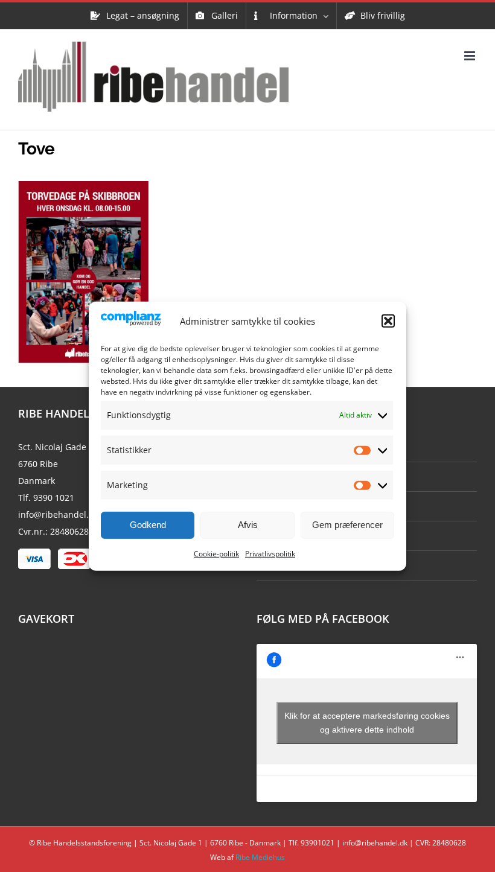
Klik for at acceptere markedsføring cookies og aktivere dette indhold (367, 722)
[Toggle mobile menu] (470, 55)
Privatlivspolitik (270, 554)
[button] (388, 321)
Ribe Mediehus (260, 857)
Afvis (248, 525)
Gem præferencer (347, 525)
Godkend (148, 525)
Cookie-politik (216, 554)
